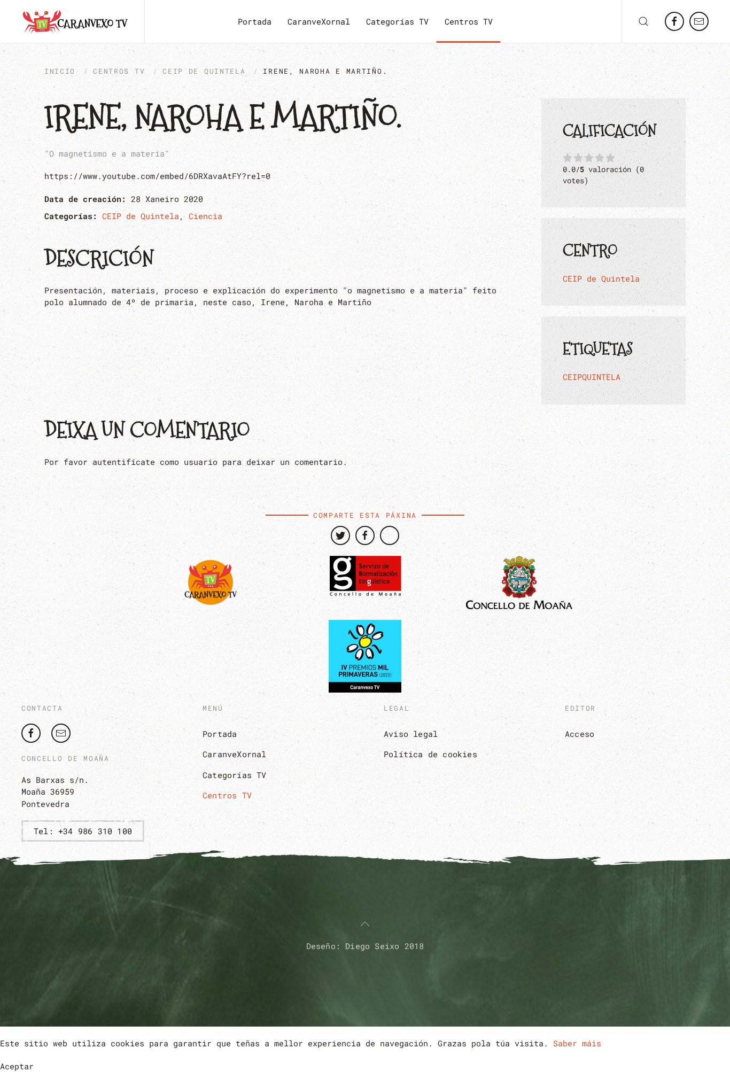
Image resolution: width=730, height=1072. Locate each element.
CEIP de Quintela (203, 71)
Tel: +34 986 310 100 (83, 831)
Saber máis (577, 1043)
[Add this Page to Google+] (389, 535)
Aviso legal (411, 733)
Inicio (59, 71)
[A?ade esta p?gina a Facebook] (365, 535)
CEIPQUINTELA (591, 376)
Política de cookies (430, 754)
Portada (254, 21)
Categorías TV (397, 21)
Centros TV (469, 21)
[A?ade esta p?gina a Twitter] (340, 535)
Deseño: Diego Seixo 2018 (365, 946)
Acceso (579, 733)
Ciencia (205, 216)
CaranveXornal (319, 21)
